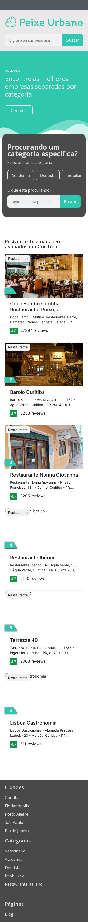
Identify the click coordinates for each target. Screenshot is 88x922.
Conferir (18, 110)
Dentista (47, 175)
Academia (20, 175)
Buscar (72, 40)
